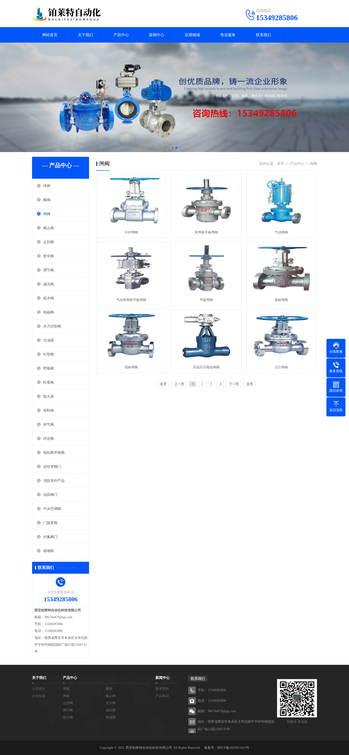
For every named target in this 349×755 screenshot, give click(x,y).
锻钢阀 (48, 551)
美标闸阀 (281, 300)
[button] (173, 148)
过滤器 (48, 340)
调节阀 (48, 270)
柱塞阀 (48, 382)
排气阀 (48, 424)
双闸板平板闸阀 (206, 232)
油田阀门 (50, 495)
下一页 (234, 384)
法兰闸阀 (281, 367)
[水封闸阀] (131, 201)
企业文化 (38, 696)
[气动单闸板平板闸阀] (131, 268)
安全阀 (48, 256)
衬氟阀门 (50, 537)
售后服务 (228, 35)
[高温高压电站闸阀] (206, 336)
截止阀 (48, 228)
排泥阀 (48, 438)
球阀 (46, 186)
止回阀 (48, 242)
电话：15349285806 (212, 700)
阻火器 (48, 396)
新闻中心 (156, 35)
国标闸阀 (131, 367)
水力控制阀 (52, 326)
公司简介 (38, 689)
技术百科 (162, 689)
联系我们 (263, 35)
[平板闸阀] (206, 268)
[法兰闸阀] (281, 336)
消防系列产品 (54, 481)
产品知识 (162, 696)
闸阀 (46, 214)
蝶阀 (46, 200)
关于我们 (85, 35)
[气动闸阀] (281, 201)
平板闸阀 (206, 300)
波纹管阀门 (52, 467)
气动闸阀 (281, 232)
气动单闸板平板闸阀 (131, 300)
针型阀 (48, 354)
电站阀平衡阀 (54, 452)
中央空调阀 (52, 509)
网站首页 (49, 35)
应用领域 (192, 35)
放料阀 (48, 410)
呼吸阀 (48, 368)
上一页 (179, 384)
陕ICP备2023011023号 (233, 748)
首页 (280, 164)
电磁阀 (48, 312)
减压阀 (48, 284)
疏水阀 (48, 298)
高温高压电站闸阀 (206, 367)
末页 (249, 384)
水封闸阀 (131, 232)
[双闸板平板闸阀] (206, 201)
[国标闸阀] (131, 336)
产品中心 (121, 35)
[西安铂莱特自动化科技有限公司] (67, 14)
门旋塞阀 (50, 523)
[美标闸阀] (281, 268)
